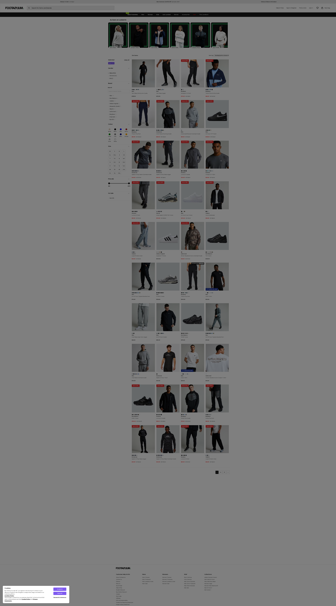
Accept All (59, 589)
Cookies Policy (9, 595)
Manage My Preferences (59, 597)
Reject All (59, 593)
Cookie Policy (26, 599)
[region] (36, 594)
